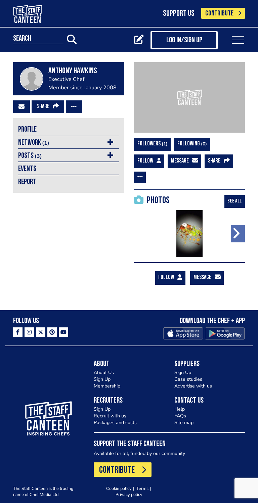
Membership (107, 386)
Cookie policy (119, 488)
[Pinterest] (52, 332)
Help (179, 409)
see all (234, 201)
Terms (142, 488)
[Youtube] (63, 332)
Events (27, 169)
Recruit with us (110, 416)
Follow (145, 161)
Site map (184, 422)
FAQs (180, 416)
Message (180, 161)
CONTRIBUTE (219, 13)
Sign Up (102, 379)
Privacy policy (129, 494)
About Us (104, 372)
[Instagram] (29, 332)
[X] (40, 332)
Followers (151, 144)
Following (191, 144)
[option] (189, 233)
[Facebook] (18, 332)
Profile (27, 130)
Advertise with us (193, 386)
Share (43, 107)
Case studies (188, 379)
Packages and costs (115, 422)
